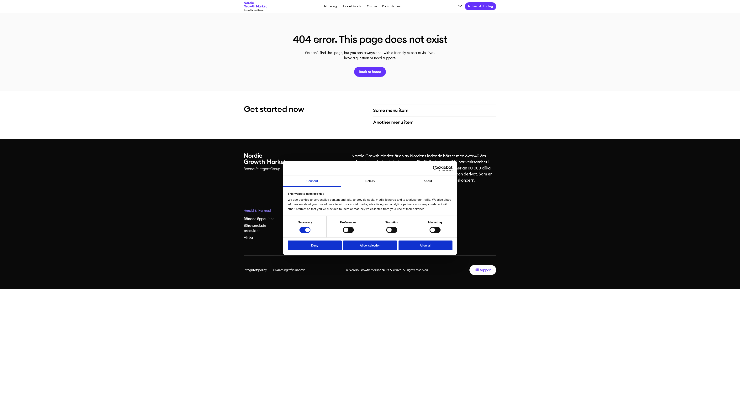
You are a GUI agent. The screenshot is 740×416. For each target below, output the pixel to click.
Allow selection (370, 245)
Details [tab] (370, 181)
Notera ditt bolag (480, 6)
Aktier (248, 237)
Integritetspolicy (255, 270)
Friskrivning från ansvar (288, 270)
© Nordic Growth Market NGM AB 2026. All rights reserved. (387, 270)
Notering (330, 6)
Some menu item (390, 110)
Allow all (425, 245)
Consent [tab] (312, 181)
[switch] (348, 230)
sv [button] (460, 6)
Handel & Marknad (257, 210)
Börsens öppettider (259, 219)
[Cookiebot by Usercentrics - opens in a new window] (435, 168)
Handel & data (351, 6)
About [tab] (428, 181)
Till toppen (482, 270)
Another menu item (393, 122)
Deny (314, 245)
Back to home (370, 72)
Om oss (372, 6)
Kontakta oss (391, 6)
